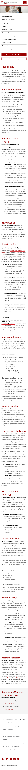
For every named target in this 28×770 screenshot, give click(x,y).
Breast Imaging (6, 26)
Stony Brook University (8, 719)
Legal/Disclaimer (6, 726)
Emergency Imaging (7, 29)
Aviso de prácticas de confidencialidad (11, 736)
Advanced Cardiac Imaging (9, 19)
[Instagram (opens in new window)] (14, 759)
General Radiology (7, 32)
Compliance (5, 739)
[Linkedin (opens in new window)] (18, 759)
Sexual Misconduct (15, 746)
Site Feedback (6, 753)
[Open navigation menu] (25, 2)
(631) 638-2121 (9, 709)
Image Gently (7, 678)
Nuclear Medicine (6, 42)
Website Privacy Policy (8, 729)
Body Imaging (5, 23)
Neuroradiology (6, 45)
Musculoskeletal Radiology (9, 39)
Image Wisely (16, 678)
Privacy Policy (16, 726)
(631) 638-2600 (9, 703)
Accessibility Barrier (7, 749)
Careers (16, 749)
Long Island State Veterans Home (10, 722)
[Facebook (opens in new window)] (3, 759)
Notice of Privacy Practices (9, 733)
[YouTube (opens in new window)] (11, 759)
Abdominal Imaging (7, 16)
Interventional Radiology (8, 36)
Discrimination (6, 746)
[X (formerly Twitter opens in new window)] (7, 759)
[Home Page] (9, 2)
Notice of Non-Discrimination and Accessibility (13, 743)
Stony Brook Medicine (20, 719)
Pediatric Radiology (7, 49)
